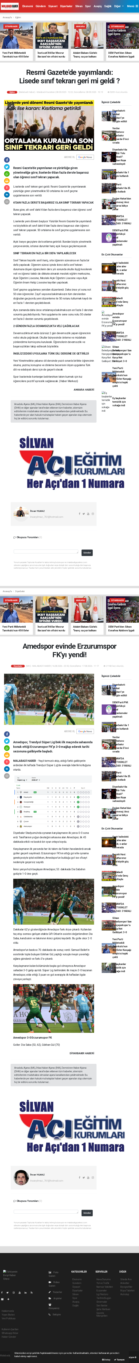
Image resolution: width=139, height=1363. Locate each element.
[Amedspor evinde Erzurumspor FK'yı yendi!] (49, 699)
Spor (88, 6)
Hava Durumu (103, 1279)
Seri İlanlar (101, 1305)
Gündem (41, 6)
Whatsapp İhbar (10, 1333)
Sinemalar (101, 1301)
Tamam (120, 1359)
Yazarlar (57, 1292)
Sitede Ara (125, 1279)
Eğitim (18, 17)
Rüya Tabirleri (127, 1290)
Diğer (118, 6)
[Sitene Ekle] (9, 1299)
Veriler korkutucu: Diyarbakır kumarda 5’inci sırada (120, 135)
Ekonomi (27, 6)
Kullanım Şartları (10, 1329)
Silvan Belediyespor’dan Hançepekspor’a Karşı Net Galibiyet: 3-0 (122, 354)
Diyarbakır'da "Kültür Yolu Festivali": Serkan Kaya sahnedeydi (119, 156)
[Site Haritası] (3, 1299)
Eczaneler (101, 1290)
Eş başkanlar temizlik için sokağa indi (119, 402)
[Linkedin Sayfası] (27, 1292)
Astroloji (124, 1294)
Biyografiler (126, 1286)
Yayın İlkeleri (8, 1314)
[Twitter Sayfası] (8, 1292)
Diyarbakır (66, 6)
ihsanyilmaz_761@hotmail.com (46, 517)
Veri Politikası (8, 1318)
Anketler (124, 1283)
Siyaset (52, 6)
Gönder (87, 552)
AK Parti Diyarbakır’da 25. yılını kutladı (121, 188)
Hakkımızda (8, 1311)
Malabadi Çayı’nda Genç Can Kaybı (120, 302)
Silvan (79, 6)
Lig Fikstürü (102, 1294)
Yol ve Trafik (102, 1283)
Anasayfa (7, 17)
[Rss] (33, 1292)
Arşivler (57, 1298)
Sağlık (108, 6)
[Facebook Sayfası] (3, 1292)
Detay (107, 1359)
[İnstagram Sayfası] (15, 1292)
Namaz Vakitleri (104, 1286)
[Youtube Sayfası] (21, 1292)
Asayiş (98, 6)
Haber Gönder (9, 1336)
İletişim (56, 1314)
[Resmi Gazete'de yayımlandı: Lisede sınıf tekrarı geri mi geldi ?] (49, 125)
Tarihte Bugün (103, 1298)
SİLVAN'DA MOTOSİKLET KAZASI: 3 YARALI (121, 220)
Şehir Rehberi (103, 1309)
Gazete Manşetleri (101, 1314)
